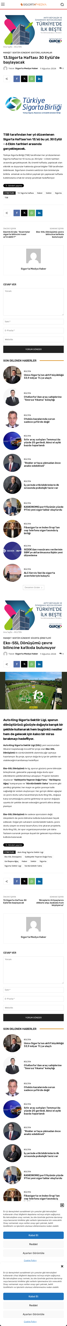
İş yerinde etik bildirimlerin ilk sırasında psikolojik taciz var (41, 486)
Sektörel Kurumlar (41, 53)
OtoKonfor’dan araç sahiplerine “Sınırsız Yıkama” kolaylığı (43, 398)
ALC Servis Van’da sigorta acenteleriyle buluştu (39, 574)
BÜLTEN (18, 46)
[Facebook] (16, 79)
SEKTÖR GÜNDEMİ (21, 53)
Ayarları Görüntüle (33, 1314)
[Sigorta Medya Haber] (5, 68)
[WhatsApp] (31, 79)
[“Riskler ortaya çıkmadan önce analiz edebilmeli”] (12, 463)
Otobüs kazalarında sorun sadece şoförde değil (39, 420)
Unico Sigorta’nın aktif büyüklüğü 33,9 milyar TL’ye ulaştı (44, 376)
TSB (6, 197)
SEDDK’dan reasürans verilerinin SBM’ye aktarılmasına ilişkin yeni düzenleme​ (43, 552)
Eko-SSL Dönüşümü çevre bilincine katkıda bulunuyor (50, 234)
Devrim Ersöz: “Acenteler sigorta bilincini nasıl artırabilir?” (16, 234)
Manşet (7, 53)
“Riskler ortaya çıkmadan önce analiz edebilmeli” (42, 464)
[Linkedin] (39, 79)
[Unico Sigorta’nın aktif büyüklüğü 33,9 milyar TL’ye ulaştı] (12, 375)
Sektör (49, 193)
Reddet (33, 1305)
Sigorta (58, 193)
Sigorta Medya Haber (26, 68)
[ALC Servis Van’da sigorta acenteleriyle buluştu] (12, 573)
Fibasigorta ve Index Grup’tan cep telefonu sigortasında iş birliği (42, 530)
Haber (40, 193)
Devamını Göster (32, 587)
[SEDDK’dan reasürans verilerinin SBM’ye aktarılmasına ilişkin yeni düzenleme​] (12, 551)
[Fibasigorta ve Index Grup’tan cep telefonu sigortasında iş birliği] (12, 529)
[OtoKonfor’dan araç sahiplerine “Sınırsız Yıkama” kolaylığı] (12, 397)
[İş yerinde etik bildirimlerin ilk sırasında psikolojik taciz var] (12, 485)
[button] (62, 1266)
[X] (24, 79)
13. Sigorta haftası (26, 193)
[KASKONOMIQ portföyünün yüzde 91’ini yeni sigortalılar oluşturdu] (12, 507)
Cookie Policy (30, 1321)
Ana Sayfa (7, 46)
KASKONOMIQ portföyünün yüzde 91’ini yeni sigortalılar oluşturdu (43, 508)
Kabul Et (33, 1296)
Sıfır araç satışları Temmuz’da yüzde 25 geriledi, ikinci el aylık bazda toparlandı (42, 442)
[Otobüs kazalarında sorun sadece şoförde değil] (12, 419)
